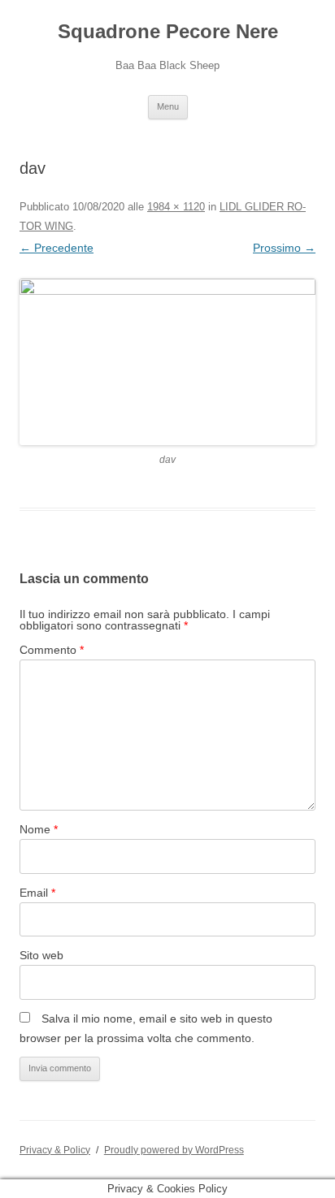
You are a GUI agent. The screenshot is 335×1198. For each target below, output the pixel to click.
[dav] (167, 362)
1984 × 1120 (176, 207)
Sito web (41, 955)
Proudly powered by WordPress (174, 1150)
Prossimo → (284, 247)
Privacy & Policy (55, 1150)
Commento (52, 649)
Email (37, 892)
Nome (39, 829)
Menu (168, 106)
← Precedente (57, 247)
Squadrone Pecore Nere (168, 31)
